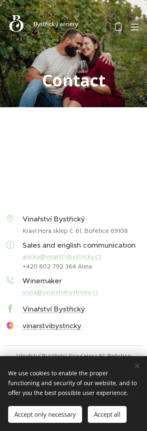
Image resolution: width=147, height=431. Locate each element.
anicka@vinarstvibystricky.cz (62, 256)
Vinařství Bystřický (53, 309)
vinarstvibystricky (51, 325)
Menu (135, 26)
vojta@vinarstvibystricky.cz (60, 292)
